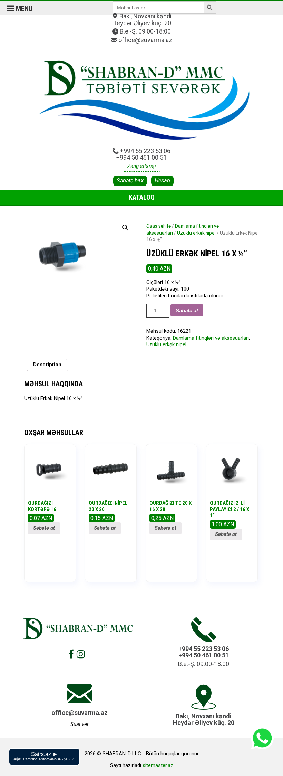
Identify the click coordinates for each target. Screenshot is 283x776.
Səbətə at (187, 310)
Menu (23, 8)
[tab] (47, 365)
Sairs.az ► (44, 756)
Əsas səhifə (158, 226)
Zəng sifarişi (141, 166)
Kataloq (142, 197)
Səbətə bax (130, 180)
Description (47, 364)
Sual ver (79, 724)
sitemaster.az (158, 765)
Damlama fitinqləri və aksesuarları (211, 338)
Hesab (162, 180)
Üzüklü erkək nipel (196, 233)
